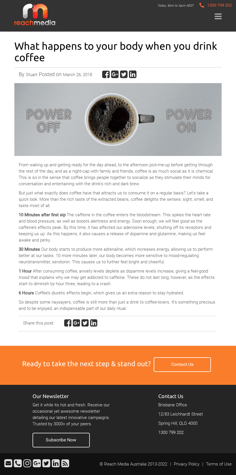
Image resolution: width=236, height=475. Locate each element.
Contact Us (182, 364)
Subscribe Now (61, 440)
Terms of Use (219, 464)
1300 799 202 (171, 432)
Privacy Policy (186, 464)
